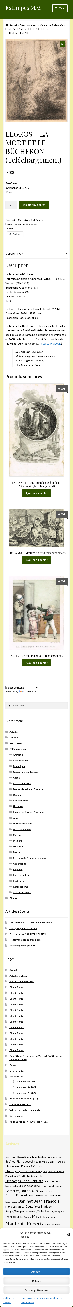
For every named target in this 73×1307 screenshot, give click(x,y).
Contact (14, 1065)
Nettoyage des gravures (23, 945)
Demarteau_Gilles (14, 1176)
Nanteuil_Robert (23, 1223)
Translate (30, 691)
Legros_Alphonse (27, 223)
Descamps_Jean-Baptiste (24, 1181)
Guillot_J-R (33, 1195)
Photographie (21, 875)
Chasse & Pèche (22, 783)
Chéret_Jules (37, 1166)
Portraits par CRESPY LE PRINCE (27, 934)
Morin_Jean (49, 1217)
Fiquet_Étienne (55, 1186)
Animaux (18, 754)
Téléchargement (29, 25)
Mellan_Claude (24, 1217)
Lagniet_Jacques (13, 1206)
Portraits (18, 880)
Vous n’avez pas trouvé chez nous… (28, 1121)
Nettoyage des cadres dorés (25, 939)
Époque (13, 737)
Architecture (20, 760)
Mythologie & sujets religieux (29, 858)
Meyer (37, 1216)
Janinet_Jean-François (39, 1200)
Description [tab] (14, 253)
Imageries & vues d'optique (28, 812)
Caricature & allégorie (51, 25)
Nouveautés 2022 (26, 1093)
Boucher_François (52, 1157)
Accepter (36, 1271)
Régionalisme (20, 886)
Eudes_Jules (42, 1186)
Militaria (18, 846)
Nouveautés (16, 1076)
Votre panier (16, 1115)
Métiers (17, 840)
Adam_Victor (11, 1157)
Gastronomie (20, 800)
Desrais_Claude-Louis (53, 1181)
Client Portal (16, 987)
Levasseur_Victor (34, 1211)
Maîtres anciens (22, 829)
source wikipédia (51, 343)
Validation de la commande (24, 1110)
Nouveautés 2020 (26, 1081)
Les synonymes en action (23, 928)
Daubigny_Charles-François (26, 1171)
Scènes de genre (22, 892)
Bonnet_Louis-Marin (34, 1157)
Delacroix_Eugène (56, 1171)
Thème (13, 898)
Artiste (13, 731)
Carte (16, 777)
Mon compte (16, 1070)
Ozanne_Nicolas (51, 1224)
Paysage (17, 869)
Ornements (19, 863)
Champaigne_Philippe (18, 1165)
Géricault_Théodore (49, 1195)
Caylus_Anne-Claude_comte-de (49, 1161)
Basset (20, 1157)
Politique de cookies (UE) (23, 1098)
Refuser (36, 1280)
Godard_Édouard (16, 1195)
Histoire (18, 806)
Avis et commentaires (21, 981)
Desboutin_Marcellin (33, 1176)
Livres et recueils (22, 823)
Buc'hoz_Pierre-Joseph (19, 1161)
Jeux (15, 817)
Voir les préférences (36, 1290)
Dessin (17, 794)
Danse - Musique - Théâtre (28, 789)
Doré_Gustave (12, 1186)
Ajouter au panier (34, 204)
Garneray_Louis (16, 1191)
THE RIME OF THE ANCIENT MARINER (31, 922)
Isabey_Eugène (12, 1202)
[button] (68, 1234)
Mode (16, 852)
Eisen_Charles (28, 1185)
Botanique (19, 766)
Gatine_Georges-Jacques (41, 1191)
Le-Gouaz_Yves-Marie (35, 1206)
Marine (17, 834)
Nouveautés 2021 (26, 1087)
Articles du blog (18, 975)
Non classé (15, 743)
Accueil (13, 25)
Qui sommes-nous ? (20, 1104)
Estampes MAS (23, 7)
